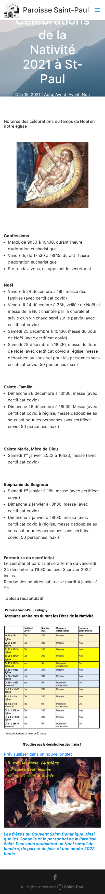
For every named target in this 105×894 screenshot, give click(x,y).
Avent (60, 94)
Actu (48, 94)
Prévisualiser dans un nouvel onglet (38, 754)
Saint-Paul (74, 886)
